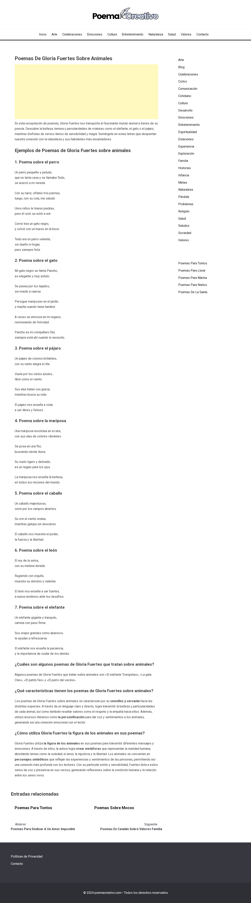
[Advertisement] (86, 91)
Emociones (94, 34)
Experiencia (186, 146)
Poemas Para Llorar (192, 270)
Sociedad (184, 233)
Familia (183, 161)
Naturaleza (155, 34)
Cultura (112, 34)
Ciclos (182, 81)
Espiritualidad (187, 132)
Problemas (185, 204)
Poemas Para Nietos (192, 285)
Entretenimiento (132, 34)
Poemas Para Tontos (33, 807)
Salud (172, 34)
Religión (183, 211)
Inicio (42, 34)
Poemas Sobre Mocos (114, 807)
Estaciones (186, 139)
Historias (184, 168)
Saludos (183, 226)
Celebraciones (72, 34)
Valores (186, 34)
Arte (54, 34)
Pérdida (183, 197)
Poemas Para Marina (192, 278)
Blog (181, 67)
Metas (182, 182)
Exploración (186, 153)
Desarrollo (185, 110)
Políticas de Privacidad (27, 856)
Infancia (183, 175)
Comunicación (187, 89)
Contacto (202, 34)
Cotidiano (184, 96)
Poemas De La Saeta (192, 292)
